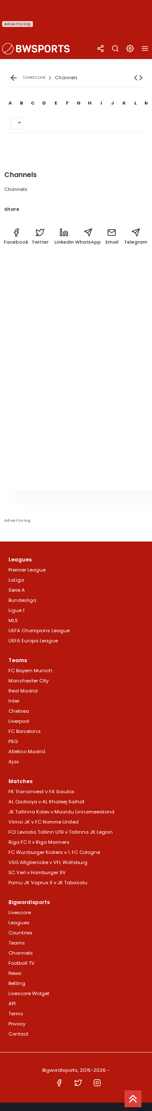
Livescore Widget (28, 993)
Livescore (19, 912)
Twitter (40, 242)
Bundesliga (22, 600)
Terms (15, 1013)
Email (112, 242)
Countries (20, 932)
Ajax (13, 761)
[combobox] (17, 123)
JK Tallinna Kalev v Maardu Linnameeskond (61, 811)
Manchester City (28, 680)
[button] (138, 77)
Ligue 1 (16, 610)
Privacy (16, 1023)
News (15, 973)
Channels (20, 953)
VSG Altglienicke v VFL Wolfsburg (47, 862)
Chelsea (18, 711)
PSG (13, 741)
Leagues (19, 922)
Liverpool (18, 721)
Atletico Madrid (26, 751)
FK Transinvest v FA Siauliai (41, 791)
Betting (16, 983)
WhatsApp (88, 242)
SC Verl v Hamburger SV (37, 872)
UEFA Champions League (39, 630)
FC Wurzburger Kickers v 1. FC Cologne (54, 852)
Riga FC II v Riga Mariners (39, 842)
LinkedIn (64, 242)
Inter (13, 701)
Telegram (136, 242)
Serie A (16, 590)
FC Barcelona (24, 731)
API (12, 1003)
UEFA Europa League (33, 640)
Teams (16, 942)
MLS (13, 620)
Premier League (27, 569)
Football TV (21, 963)
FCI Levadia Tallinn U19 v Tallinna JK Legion (60, 832)
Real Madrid (23, 690)
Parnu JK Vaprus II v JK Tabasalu (47, 882)
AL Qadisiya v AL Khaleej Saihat (46, 801)
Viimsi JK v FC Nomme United (43, 821)
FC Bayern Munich (30, 670)
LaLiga (16, 580)
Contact (18, 1033)
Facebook (16, 242)
